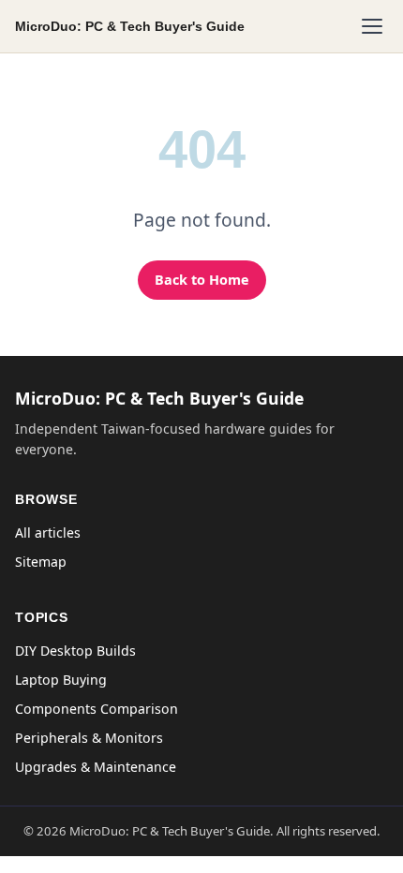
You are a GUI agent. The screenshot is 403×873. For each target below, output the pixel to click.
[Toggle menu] (372, 26)
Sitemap (41, 561)
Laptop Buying (61, 679)
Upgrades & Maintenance (95, 767)
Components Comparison (96, 709)
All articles (48, 532)
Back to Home (202, 280)
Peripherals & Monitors (89, 738)
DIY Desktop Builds (75, 650)
